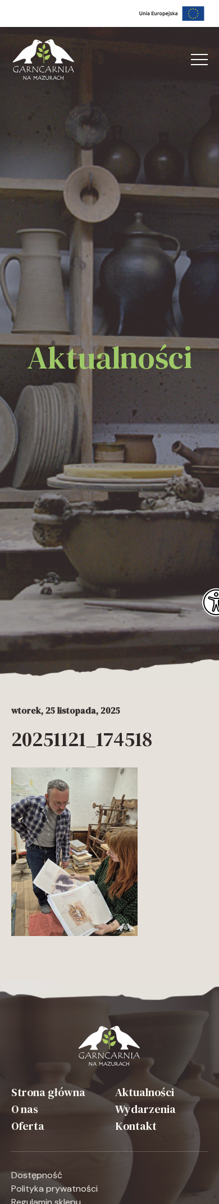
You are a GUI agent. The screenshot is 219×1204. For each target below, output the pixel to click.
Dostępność (36, 1175)
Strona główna (48, 1092)
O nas (24, 1109)
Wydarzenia (145, 1109)
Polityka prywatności (54, 1188)
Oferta (27, 1126)
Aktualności (144, 1092)
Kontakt (136, 1126)
